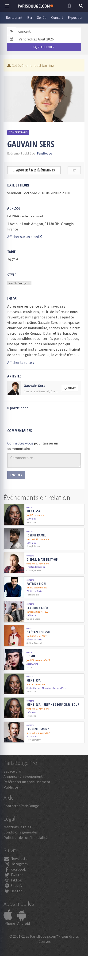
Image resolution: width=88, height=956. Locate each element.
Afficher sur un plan (22, 236)
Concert (57, 17)
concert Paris (18, 132)
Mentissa (34, 511)
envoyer (16, 475)
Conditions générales (21, 832)
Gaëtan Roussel (39, 632)
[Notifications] (69, 6)
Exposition (75, 17)
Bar (29, 17)
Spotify (16, 885)
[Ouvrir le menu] (7, 6)
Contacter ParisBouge (21, 805)
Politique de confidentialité (26, 837)
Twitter (16, 874)
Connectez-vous (20, 443)
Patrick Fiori (36, 584)
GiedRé (37, 570)
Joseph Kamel (36, 535)
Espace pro (12, 771)
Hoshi (31, 656)
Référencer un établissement (27, 781)
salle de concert (32, 216)
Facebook (18, 869)
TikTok (16, 880)
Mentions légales (17, 827)
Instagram (19, 863)
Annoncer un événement (23, 776)
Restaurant (14, 17)
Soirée (41, 17)
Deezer (16, 891)
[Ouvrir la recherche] (81, 6)
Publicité (11, 787)
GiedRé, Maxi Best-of (42, 559)
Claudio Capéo (37, 608)
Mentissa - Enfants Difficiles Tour (53, 704)
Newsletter (19, 858)
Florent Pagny (38, 729)
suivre (72, 388)
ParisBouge (44, 153)
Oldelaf (30, 570)
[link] (44, 515)
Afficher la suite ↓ (21, 362)
